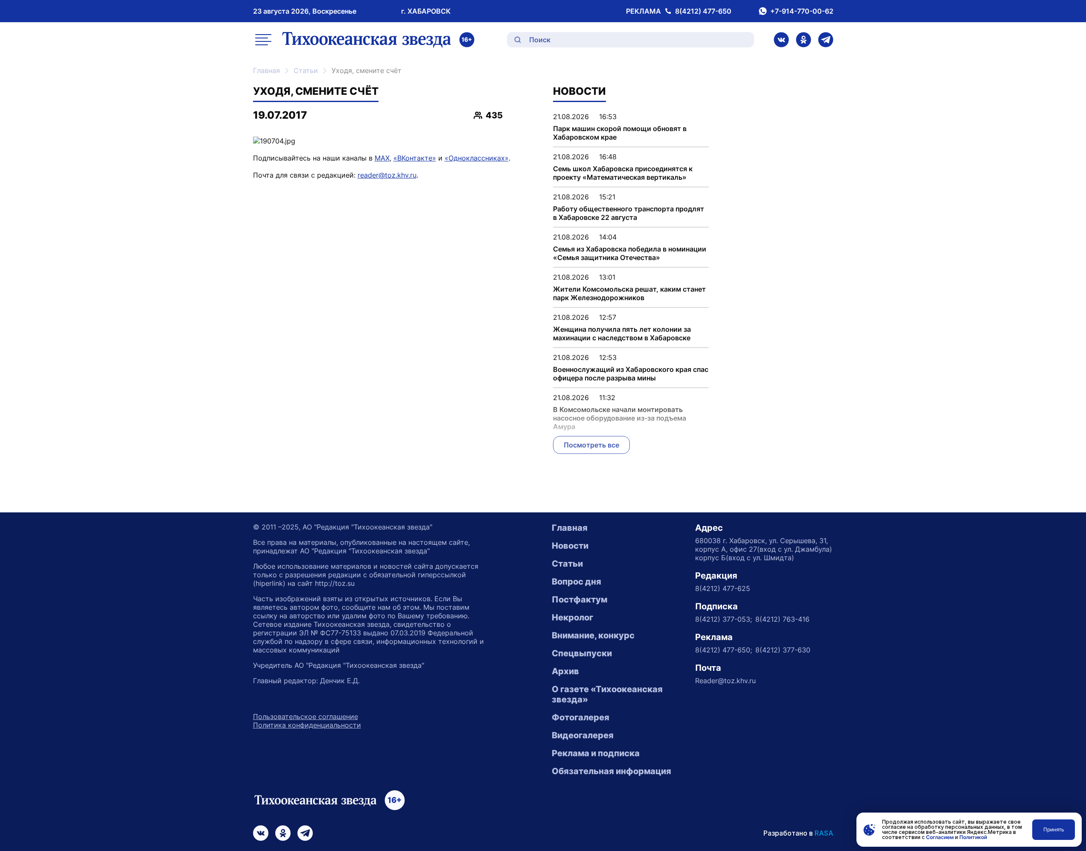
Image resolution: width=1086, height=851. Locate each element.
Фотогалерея (580, 717)
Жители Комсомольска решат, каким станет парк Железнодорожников (629, 293)
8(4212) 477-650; (723, 650)
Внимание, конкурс (593, 635)
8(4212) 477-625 (722, 588)
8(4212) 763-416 (782, 619)
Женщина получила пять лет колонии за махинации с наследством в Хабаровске (622, 333)
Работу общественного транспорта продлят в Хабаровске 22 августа (628, 213)
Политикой (973, 837)
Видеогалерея (583, 735)
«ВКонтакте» (414, 158)
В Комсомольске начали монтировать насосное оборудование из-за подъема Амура (619, 418)
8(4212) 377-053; (723, 619)
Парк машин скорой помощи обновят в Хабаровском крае (620, 132)
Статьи (306, 70)
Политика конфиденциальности (307, 725)
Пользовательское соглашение (305, 716)
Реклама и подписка (596, 753)
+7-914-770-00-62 (801, 11)
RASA (824, 833)
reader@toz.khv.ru (387, 175)
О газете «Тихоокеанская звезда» (607, 694)
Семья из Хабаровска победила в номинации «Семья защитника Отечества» (629, 253)
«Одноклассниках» (477, 158)
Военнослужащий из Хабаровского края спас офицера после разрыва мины (630, 373)
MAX (382, 158)
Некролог (572, 617)
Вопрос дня (576, 581)
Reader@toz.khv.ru (725, 680)
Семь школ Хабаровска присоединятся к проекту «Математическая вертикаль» (623, 172)
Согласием (940, 837)
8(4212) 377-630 (782, 650)
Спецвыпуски (582, 653)
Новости (570, 546)
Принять (1053, 829)
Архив (565, 671)
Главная (266, 70)
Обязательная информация (611, 771)
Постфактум (579, 599)
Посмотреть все (591, 445)
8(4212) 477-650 (703, 11)
